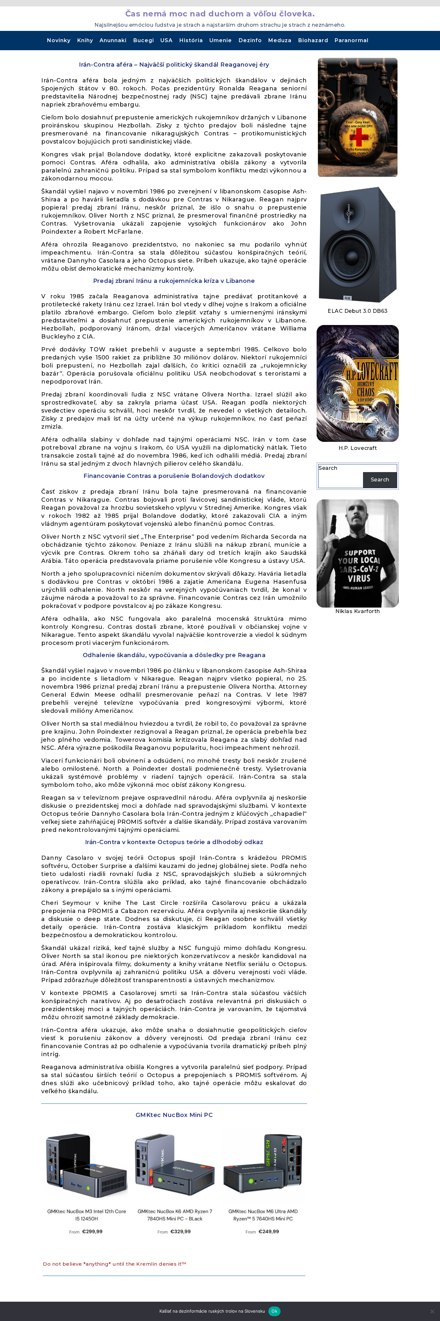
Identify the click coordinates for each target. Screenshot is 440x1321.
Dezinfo (250, 40)
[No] (432, 1311)
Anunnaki (113, 40)
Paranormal (351, 40)
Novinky (59, 40)
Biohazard (313, 40)
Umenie (220, 40)
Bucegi (143, 40)
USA (166, 40)
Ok (274, 1311)
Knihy (85, 40)
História (191, 40)
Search (328, 468)
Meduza (280, 40)
